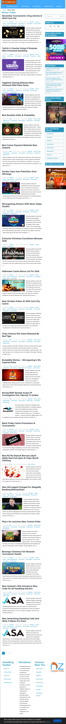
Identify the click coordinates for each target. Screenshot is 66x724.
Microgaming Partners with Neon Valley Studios (22, 205)
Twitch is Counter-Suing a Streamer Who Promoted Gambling (19, 50)
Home (4, 10)
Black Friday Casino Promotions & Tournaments (18, 425)
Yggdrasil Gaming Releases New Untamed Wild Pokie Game (18, 84)
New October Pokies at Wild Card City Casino (21, 303)
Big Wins (32, 22)
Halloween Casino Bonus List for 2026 (20, 271)
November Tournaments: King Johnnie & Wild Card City (22, 17)
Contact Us (7, 675)
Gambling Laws (8, 682)
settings (48, 722)
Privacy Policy (7, 672)
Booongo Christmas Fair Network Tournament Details (18, 553)
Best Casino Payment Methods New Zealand (19, 147)
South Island (21, 25)
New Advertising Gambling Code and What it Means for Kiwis (20, 620)
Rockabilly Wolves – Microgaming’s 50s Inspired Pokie (21, 362)
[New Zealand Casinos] (8, 2)
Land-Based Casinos (52, 158)
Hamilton (49, 140)
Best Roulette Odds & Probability (18, 115)
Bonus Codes (37, 118)
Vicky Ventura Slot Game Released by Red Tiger (20, 335)
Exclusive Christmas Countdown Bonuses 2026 (22, 240)
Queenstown (50, 151)
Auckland (49, 137)
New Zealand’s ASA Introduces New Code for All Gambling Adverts (19, 588)
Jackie (10, 493)
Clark (10, 464)
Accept (57, 721)
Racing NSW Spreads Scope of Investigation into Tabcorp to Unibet (20, 394)
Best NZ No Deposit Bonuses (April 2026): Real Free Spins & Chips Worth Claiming (20, 458)
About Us (6, 668)
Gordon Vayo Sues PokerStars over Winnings (19, 173)
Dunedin (49, 154)
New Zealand (37, 23)
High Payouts (21, 23)
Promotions (13, 25)
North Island (6, 25)
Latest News (30, 23)
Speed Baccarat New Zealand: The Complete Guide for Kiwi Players (54, 85)
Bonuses (59, 6)
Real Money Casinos (12, 6)
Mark (10, 118)
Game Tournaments (12, 23)
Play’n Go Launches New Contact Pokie (21, 522)
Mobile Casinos (49, 6)
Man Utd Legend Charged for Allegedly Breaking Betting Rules (21, 489)
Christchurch (50, 147)
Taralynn (11, 22)
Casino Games (37, 6)
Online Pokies (25, 6)
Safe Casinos (7, 679)
